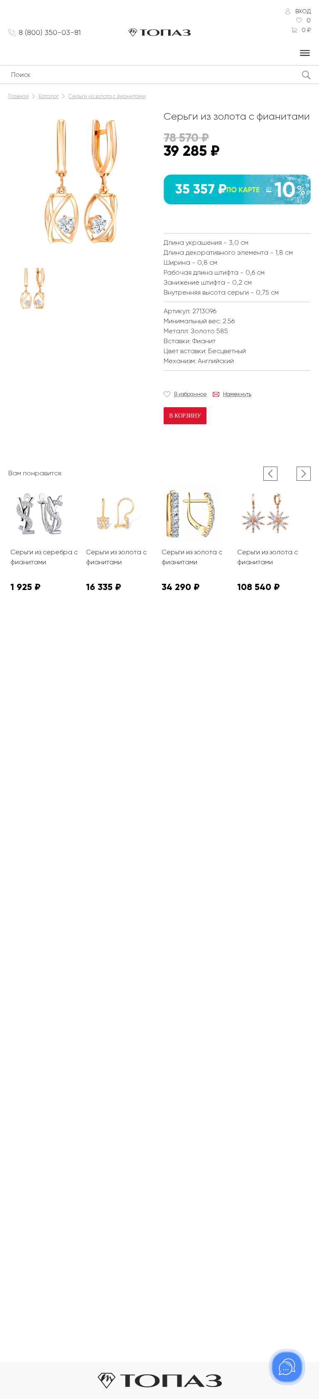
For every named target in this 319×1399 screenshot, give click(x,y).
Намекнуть (237, 394)
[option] (32, 288)
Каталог (49, 96)
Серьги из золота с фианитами (107, 96)
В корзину (185, 416)
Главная (18, 96)
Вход (303, 11)
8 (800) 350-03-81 (50, 32)
